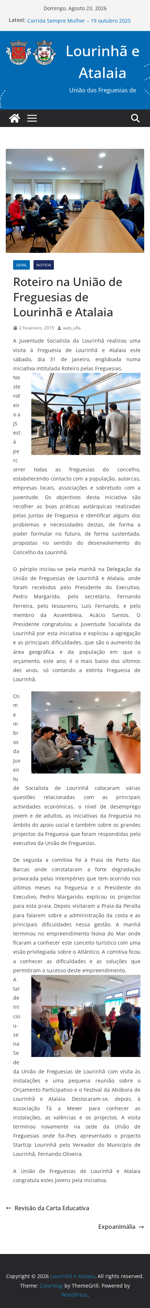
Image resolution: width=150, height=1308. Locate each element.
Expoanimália (116, 1227)
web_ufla (72, 328)
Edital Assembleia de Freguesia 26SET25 (76, 18)
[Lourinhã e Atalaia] (14, 118)
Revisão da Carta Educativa (52, 1208)
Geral (21, 264)
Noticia (43, 264)
